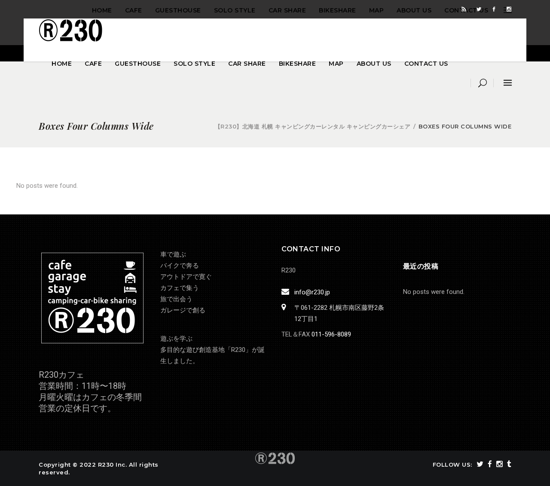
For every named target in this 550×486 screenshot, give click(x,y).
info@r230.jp (312, 292)
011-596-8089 (331, 334)
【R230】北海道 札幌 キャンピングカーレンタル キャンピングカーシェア (313, 126)
